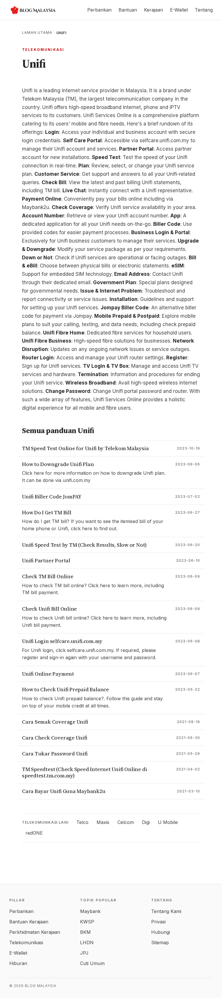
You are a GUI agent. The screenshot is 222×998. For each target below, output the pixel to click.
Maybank (90, 911)
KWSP (87, 922)
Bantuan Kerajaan (28, 922)
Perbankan (99, 10)
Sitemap (160, 942)
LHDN (87, 942)
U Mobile (168, 822)
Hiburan (18, 963)
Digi (146, 822)
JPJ (84, 953)
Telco (82, 822)
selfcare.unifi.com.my (164, 140)
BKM (85, 932)
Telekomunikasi (43, 49)
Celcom (125, 822)
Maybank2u (35, 207)
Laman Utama (37, 32)
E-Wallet (179, 10)
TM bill (52, 190)
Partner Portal (136, 149)
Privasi (158, 922)
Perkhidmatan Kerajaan (34, 932)
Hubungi (160, 932)
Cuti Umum (92, 963)
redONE (34, 833)
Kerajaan (153, 10)
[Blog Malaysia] (32, 10)
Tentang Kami (166, 911)
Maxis (103, 822)
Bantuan (128, 10)
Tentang (204, 10)
